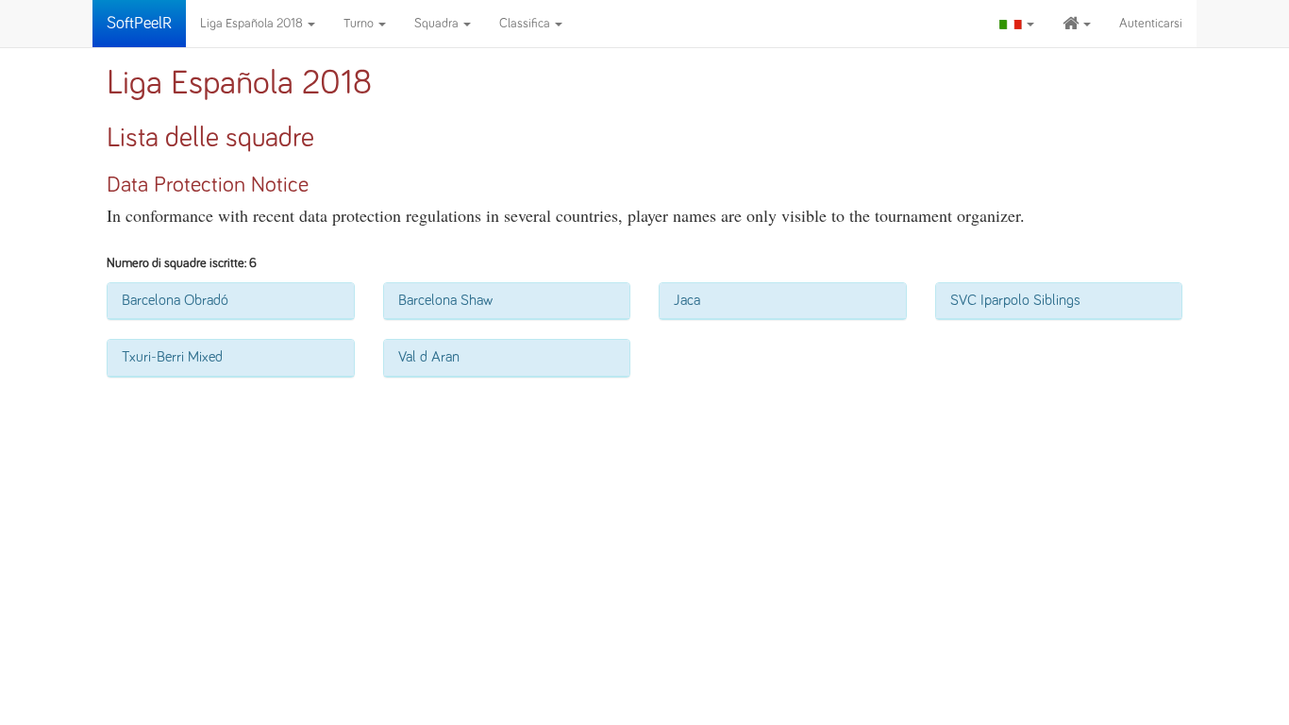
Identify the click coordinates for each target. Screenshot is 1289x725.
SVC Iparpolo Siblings (1015, 300)
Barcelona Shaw (445, 300)
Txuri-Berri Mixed (172, 356)
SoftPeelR (139, 23)
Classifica (526, 23)
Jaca (687, 300)
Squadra (437, 23)
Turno (360, 23)
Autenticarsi (1150, 23)
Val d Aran (429, 356)
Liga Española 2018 (253, 23)
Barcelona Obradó (175, 300)
